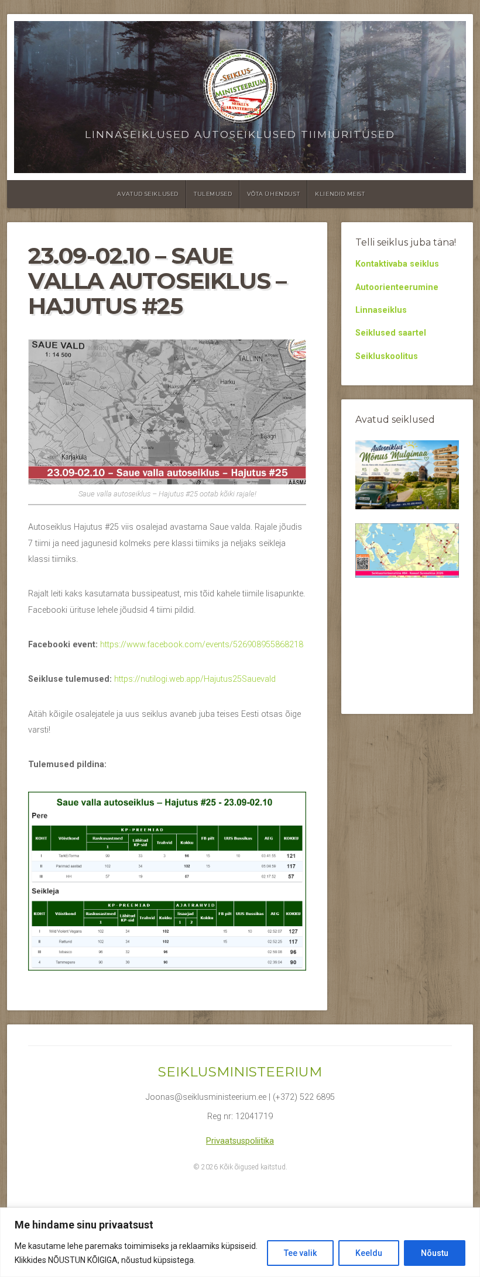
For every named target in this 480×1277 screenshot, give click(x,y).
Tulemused (213, 194)
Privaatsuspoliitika (240, 1141)
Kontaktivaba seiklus (397, 264)
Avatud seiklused (148, 194)
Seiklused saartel (390, 333)
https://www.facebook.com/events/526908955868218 (201, 645)
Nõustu (434, 1253)
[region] (240, 1242)
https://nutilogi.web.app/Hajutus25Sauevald (195, 679)
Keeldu (368, 1253)
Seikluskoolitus (386, 356)
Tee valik (300, 1253)
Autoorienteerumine (396, 287)
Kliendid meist (340, 194)
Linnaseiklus (381, 310)
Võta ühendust (273, 194)
